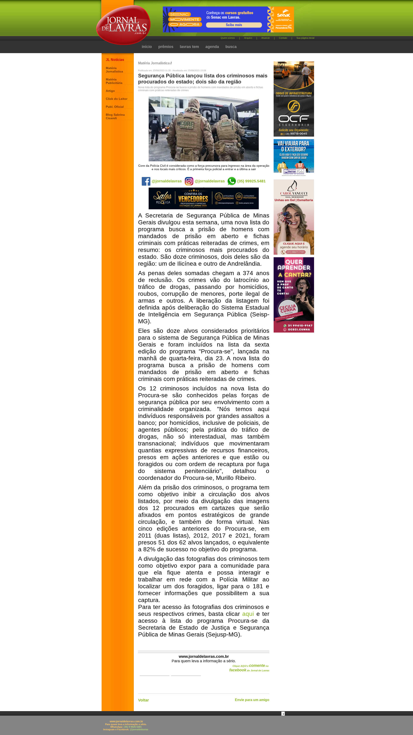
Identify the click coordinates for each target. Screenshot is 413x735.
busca (231, 47)
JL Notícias (115, 60)
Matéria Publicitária (114, 81)
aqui (248, 613)
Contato (283, 38)
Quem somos (228, 38)
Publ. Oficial (115, 106)
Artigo (110, 90)
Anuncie (265, 38)
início (147, 47)
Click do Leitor (116, 98)
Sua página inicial (305, 38)
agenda (212, 47)
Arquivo (248, 38)
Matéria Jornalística (114, 69)
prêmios (165, 47)
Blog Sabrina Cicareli (115, 116)
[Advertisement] (206, 725)
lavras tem (189, 47)
